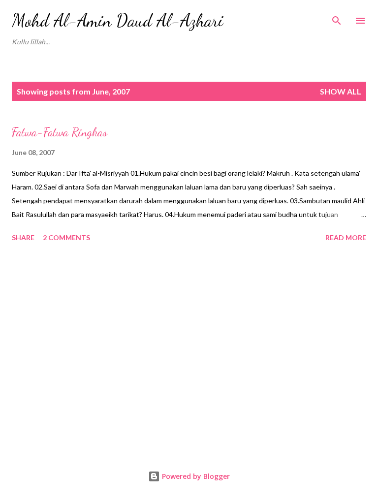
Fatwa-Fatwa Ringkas (59, 132)
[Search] (337, 18)
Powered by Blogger (195, 476)
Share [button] (23, 237)
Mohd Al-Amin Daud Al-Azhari (117, 20)
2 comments (66, 237)
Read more (345, 237)
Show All (340, 91)
